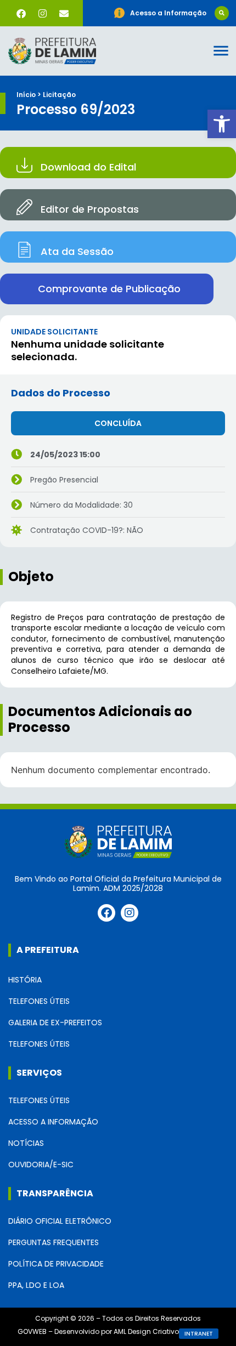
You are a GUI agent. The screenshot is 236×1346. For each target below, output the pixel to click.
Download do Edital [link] (88, 167)
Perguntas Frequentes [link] (53, 1242)
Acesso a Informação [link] (53, 1121)
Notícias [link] (26, 1143)
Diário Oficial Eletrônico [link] (59, 1221)
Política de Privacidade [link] (56, 1263)
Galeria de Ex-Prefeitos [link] (55, 1022)
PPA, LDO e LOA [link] (36, 1285)
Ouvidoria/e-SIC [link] (41, 1164)
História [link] (25, 979)
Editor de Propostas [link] (90, 209)
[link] (221, 124)
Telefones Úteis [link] (39, 1001)
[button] (222, 13)
